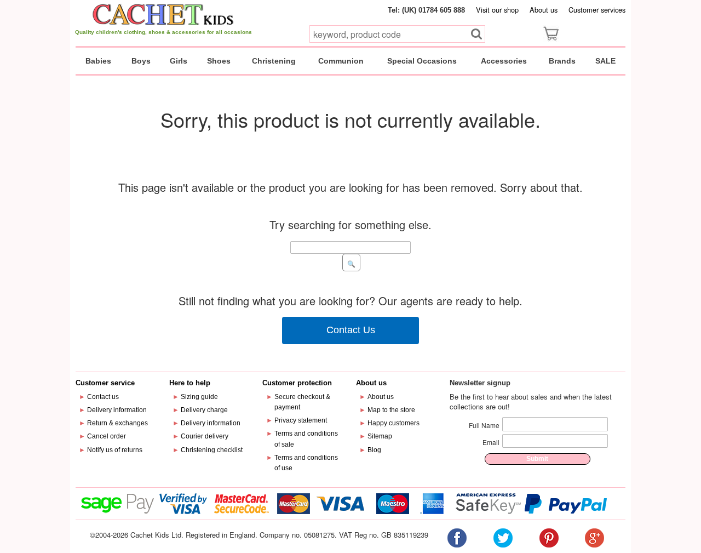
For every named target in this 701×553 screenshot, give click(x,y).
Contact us (103, 397)
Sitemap (379, 436)
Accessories (504, 60)
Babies (98, 60)
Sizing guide (199, 397)
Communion (341, 60)
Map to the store (391, 410)
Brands (562, 60)
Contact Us (350, 330)
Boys (141, 60)
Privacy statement (300, 420)
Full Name (484, 425)
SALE (605, 60)
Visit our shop (497, 9)
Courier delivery (204, 436)
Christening (274, 60)
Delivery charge (204, 410)
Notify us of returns (114, 450)
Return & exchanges (117, 423)
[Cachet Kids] (163, 14)
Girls (178, 60)
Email (490, 442)
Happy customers (393, 423)
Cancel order (106, 436)
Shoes (219, 60)
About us (544, 9)
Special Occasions (422, 60)
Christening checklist (212, 450)
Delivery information (117, 410)
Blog (374, 450)
